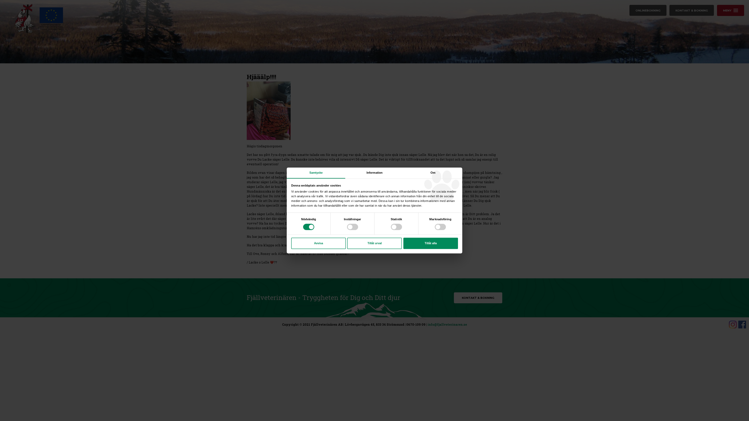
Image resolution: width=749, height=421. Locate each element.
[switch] (352, 227)
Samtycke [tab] (316, 172)
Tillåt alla (431, 243)
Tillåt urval (374, 243)
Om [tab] (432, 172)
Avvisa (318, 243)
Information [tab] (374, 172)
